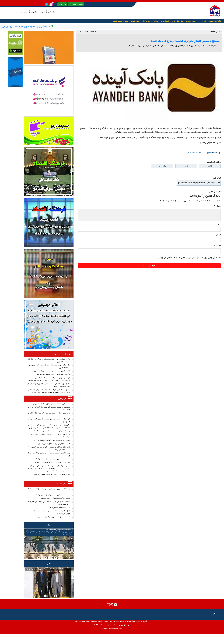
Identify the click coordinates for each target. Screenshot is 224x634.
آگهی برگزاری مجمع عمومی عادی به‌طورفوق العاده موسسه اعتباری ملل (49, 420)
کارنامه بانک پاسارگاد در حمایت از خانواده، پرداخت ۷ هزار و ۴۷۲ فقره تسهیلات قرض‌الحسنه (49, 448)
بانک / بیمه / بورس (215, 21)
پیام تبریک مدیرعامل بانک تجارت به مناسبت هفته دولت (51, 462)
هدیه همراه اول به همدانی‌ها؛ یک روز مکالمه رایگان (53, 517)
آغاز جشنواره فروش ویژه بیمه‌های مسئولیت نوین (54, 443)
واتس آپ (162, 166)
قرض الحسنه (194, 152)
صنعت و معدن (191, 21)
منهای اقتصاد (135, 21)
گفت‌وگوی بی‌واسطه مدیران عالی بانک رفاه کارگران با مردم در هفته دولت (49, 408)
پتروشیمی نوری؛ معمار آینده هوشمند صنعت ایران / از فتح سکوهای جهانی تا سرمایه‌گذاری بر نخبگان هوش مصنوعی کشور (49, 379)
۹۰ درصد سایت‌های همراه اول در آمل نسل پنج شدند (52, 459)
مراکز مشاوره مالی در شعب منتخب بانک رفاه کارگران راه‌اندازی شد (49, 414)
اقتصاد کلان (165, 21)
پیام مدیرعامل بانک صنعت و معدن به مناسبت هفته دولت (51, 474)
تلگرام (210, 166)
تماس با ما (34, 12)
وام (188, 152)
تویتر (186, 166)
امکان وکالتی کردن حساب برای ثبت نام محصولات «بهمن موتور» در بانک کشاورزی (49, 366)
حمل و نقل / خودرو (177, 21)
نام (219, 224)
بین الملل (155, 21)
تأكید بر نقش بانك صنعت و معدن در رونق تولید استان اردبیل (50, 371)
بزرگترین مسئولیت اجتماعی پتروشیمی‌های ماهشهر (53, 374)
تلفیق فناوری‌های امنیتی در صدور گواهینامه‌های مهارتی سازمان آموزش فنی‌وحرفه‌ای (49, 512)
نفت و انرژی (202, 21)
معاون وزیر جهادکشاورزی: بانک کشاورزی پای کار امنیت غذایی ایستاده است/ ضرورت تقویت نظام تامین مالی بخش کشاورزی (49, 426)
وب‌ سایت (217, 245)
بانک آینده (202, 152)
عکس (49, 563)
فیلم (49, 525)
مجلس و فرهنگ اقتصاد (120, 21)
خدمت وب (105, 628)
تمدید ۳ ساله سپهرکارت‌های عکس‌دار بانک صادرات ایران (51, 440)
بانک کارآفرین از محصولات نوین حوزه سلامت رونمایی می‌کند (37, 26)
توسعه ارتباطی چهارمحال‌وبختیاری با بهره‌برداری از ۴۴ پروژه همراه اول (49, 454)
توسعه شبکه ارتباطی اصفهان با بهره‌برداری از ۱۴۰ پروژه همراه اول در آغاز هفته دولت (49, 503)
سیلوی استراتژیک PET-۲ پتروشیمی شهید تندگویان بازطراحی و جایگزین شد (49, 435)
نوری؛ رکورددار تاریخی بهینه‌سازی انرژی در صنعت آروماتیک (51, 431)
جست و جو (24, 12)
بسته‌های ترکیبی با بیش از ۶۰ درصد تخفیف (55, 498)
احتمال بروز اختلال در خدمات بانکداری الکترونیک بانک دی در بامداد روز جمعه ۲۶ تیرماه (49, 385)
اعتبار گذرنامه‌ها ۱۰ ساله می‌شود (60, 507)
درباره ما (42, 12)
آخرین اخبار (62, 398)
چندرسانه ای (146, 21)
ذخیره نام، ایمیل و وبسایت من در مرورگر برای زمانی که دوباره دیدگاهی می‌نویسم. (189, 257)
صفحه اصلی (51, 12)
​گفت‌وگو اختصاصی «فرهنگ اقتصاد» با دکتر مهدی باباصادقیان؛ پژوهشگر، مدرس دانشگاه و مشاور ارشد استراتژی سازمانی (49, 391)
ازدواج (209, 152)
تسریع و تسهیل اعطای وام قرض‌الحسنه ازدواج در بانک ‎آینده (185, 41)
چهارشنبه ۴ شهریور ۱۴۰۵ (75, 4)
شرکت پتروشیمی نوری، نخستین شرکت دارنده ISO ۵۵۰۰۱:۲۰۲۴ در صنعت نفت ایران (49, 360)
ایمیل (218, 234)
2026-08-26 (62, 4)
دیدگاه (217, 206)
